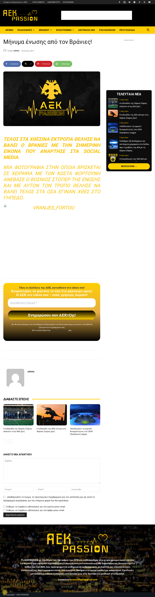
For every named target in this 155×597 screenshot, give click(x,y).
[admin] (5, 50)
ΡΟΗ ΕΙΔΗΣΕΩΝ (107, 30)
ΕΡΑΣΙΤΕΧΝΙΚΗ (63, 30)
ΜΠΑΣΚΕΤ (44, 30)
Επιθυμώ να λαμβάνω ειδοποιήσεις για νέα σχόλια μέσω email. (36, 506)
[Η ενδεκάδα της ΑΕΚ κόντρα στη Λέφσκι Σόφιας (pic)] (52, 414)
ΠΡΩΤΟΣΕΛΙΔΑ (127, 30)
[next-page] (10, 441)
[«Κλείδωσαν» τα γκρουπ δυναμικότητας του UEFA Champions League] (85, 414)
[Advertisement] (96, 15)
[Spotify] (134, 2)
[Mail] (129, 2)
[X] (144, 2)
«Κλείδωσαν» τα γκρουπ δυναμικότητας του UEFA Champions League (81, 431)
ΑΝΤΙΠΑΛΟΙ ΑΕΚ (86, 30)
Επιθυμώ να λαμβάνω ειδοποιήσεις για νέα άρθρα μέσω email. (35, 510)
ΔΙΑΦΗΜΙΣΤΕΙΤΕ (53, 2)
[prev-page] (5, 441)
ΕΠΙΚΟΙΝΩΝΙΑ (68, 2)
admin (16, 50)
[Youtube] (149, 2)
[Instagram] (124, 2)
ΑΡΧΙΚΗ (9, 30)
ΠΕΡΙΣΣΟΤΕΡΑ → (129, 166)
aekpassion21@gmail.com (83, 579)
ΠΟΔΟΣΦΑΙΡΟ (24, 30)
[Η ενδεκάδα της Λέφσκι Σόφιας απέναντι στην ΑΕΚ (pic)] (18, 414)
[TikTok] (139, 2)
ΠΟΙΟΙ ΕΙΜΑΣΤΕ (38, 2)
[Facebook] (119, 2)
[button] (148, 30)
